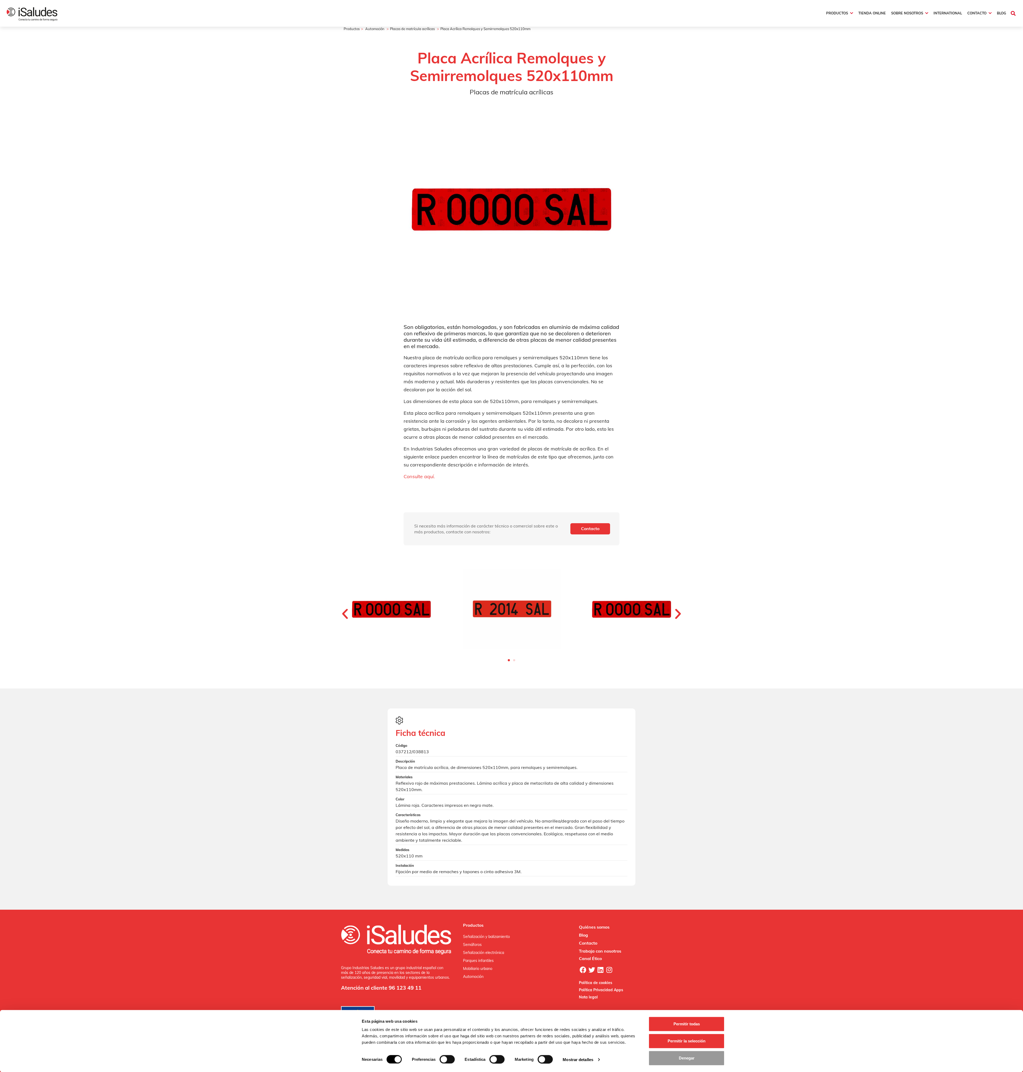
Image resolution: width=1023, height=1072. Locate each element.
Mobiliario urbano (477, 968)
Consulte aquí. (419, 476)
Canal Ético (590, 958)
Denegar (687, 1058)
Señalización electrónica (483, 952)
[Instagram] (609, 970)
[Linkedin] (600, 970)
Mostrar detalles (578, 1059)
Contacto (588, 943)
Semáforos (472, 944)
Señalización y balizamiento (486, 936)
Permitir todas (686, 1024)
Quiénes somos (594, 927)
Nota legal (588, 997)
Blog (583, 935)
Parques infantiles (478, 960)
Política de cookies (595, 982)
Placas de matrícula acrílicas (412, 29)
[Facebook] (583, 970)
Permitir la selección (686, 1041)
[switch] (447, 1059)
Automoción (374, 29)
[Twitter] (592, 970)
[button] (1013, 13)
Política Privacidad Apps (601, 990)
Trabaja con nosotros (600, 951)
